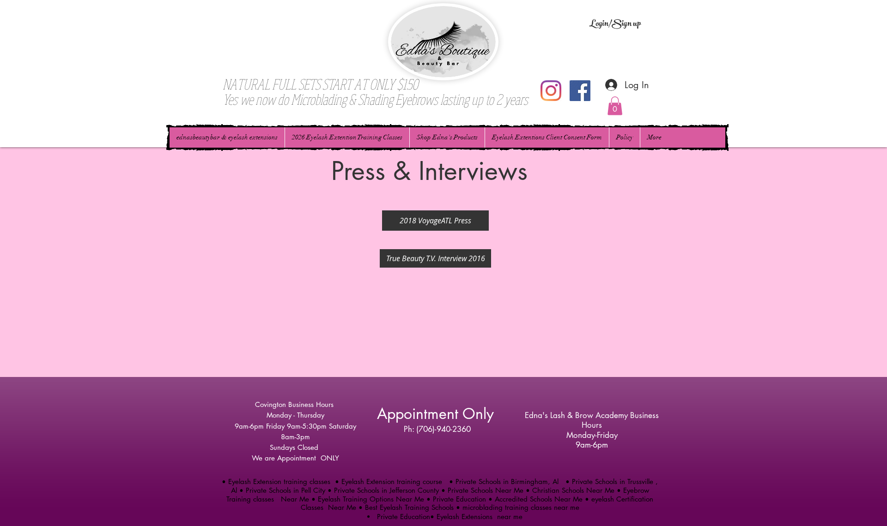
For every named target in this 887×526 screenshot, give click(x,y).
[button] (615, 105)
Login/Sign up (615, 24)
